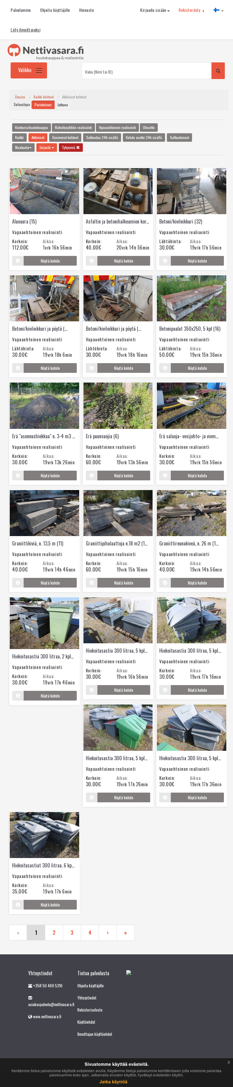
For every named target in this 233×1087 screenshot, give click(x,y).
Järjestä (45, 147)
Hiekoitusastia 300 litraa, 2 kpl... (43, 656)
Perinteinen (43, 104)
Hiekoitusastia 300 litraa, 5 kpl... (116, 650)
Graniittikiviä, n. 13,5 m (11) (37, 543)
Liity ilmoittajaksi (25, 29)
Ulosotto (149, 127)
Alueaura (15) (24, 221)
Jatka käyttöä (113, 1082)
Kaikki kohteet (44, 96)
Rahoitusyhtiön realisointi (73, 127)
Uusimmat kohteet (65, 137)
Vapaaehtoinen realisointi (117, 127)
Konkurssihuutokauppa (31, 127)
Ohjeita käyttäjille (55, 10)
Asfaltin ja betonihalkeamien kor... (117, 221)
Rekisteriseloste (90, 1010)
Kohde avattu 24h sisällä (144, 137)
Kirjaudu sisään (153, 10)
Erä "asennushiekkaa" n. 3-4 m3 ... (43, 436)
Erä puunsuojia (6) (102, 436)
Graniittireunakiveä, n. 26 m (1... (188, 543)
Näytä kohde (50, 260)
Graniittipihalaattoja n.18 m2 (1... (116, 543)
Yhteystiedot (86, 998)
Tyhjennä (69, 147)
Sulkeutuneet (179, 137)
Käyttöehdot (86, 1022)
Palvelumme (21, 10)
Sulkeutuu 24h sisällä (102, 137)
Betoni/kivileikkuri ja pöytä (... (39, 328)
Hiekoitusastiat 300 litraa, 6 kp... (43, 865)
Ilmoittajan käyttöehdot (94, 1034)
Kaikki (19, 137)
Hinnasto (86, 10)
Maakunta (22, 147)
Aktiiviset (38, 137)
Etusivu (20, 96)
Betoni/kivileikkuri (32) (180, 221)
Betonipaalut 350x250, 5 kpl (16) (189, 328)
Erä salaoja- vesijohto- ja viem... (188, 436)
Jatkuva (62, 104)
